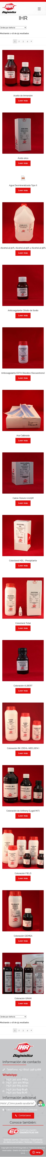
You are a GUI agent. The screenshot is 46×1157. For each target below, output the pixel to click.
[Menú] (39, 8)
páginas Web (26, 1150)
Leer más (23, 101)
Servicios (25, 1140)
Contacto (38, 1142)
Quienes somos (11, 1140)
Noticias (28, 1142)
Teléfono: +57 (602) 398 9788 (24, 1069)
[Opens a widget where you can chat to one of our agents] (36, 1152)
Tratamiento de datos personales (22, 1141)
